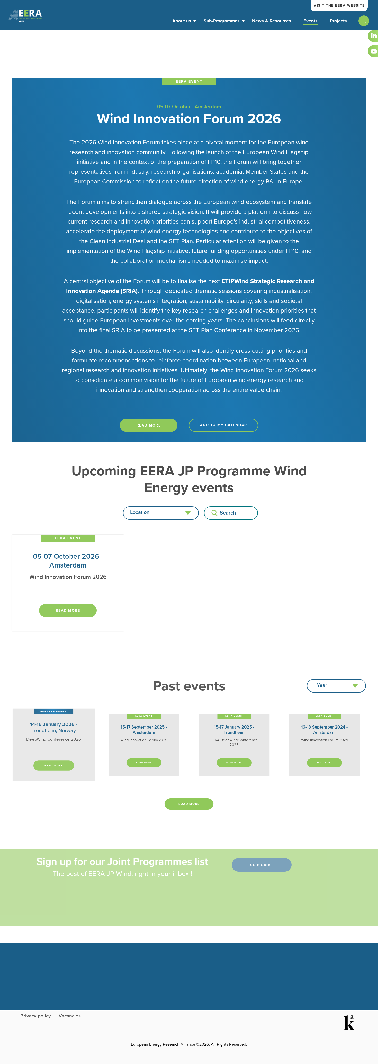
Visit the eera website (339, 5)
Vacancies (70, 1016)
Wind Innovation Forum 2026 (189, 118)
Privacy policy (35, 1016)
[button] (161, 513)
